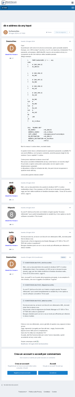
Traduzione (22, 392)
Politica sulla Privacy (35, 392)
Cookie (54, 392)
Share (49, 32)
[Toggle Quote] (24, 262)
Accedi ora (53, 373)
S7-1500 (22, 33)
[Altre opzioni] (70, 41)
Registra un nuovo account (22, 373)
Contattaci (47, 392)
